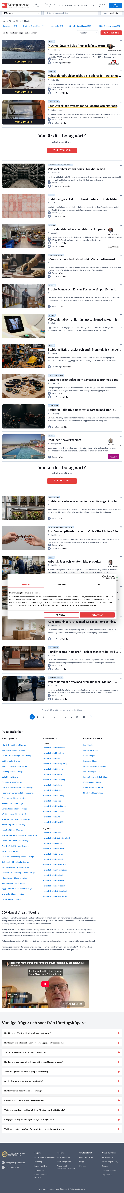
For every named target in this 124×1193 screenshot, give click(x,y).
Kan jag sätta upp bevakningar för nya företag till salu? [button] (29, 1119)
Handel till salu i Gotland (53, 875)
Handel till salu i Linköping (53, 795)
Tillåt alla (97, 615)
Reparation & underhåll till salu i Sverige (18, 793)
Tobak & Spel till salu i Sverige (14, 824)
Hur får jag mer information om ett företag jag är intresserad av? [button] (34, 1043)
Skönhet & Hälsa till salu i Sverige (15, 862)
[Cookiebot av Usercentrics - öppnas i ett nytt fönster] (104, 577)
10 (77, 717)
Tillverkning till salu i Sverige (13, 883)
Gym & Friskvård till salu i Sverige (15, 840)
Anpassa (60, 615)
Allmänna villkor (107, 1157)
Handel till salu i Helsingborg (55, 763)
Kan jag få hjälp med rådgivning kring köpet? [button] (24, 1100)
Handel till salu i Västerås (53, 790)
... (71, 717)
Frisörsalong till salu (91, 771)
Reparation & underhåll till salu (95, 777)
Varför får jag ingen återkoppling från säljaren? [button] (26, 1052)
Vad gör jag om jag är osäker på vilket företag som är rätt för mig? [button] (34, 1110)
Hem (4, 21)
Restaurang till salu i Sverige (13, 750)
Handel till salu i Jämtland (53, 848)
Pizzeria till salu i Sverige (12, 782)
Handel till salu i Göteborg (53, 753)
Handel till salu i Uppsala (53, 769)
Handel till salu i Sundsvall (53, 811)
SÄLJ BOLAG (36, 5)
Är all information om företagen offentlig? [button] (23, 1081)
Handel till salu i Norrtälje (53, 822)
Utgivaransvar (107, 1175)
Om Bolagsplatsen (86, 1157)
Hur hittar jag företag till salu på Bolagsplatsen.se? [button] (27, 1033)
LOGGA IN (102, 5)
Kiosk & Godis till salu (92, 782)
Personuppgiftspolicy (110, 1162)
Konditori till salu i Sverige (12, 830)
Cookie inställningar (109, 1170)
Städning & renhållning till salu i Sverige (18, 856)
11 (84, 717)
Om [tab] (98, 584)
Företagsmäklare (41, 1166)
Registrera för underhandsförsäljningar (66, 1167)
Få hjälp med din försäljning (45, 1157)
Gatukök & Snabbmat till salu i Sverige (17, 787)
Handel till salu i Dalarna (53, 854)
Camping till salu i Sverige (12, 771)
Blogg (81, 1162)
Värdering (38, 1162)
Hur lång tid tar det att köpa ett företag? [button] (23, 1091)
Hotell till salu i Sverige (11, 899)
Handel (27, 21)
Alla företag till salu (64, 1162)
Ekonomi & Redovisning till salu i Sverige (18, 872)
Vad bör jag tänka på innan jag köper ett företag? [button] (26, 1071)
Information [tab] (62, 584)
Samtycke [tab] (26, 584)
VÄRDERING (83, 5)
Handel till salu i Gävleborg (54, 886)
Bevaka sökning (111, 33)
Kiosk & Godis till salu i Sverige (14, 766)
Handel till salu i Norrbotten (54, 864)
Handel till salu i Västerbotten (55, 896)
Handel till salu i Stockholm (54, 747)
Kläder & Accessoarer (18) (109, 26)
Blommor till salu (90, 761)
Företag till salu (15, 21)
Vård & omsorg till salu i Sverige (15, 814)
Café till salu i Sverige (10, 777)
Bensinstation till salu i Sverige (14, 809)
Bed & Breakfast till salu (93, 787)
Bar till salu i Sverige (10, 851)
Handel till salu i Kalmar (52, 785)
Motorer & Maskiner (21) (33, 26)
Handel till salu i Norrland (53, 880)
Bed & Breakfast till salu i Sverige (15, 867)
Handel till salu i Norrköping (54, 806)
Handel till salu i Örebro (52, 774)
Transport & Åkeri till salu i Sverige (16, 819)
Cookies (105, 1166)
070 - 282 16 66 (12, 1167)
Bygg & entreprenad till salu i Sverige (17, 888)
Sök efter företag (63, 1157)
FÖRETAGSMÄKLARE (67, 5)
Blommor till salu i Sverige (12, 803)
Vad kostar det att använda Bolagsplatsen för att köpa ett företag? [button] (35, 1129)
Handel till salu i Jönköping (54, 779)
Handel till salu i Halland (53, 859)
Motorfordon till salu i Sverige (14, 878)
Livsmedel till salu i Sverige (13, 894)
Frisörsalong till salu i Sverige (14, 798)
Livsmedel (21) (57, 26)
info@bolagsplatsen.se (15, 1162)
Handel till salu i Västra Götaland (56, 838)
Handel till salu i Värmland (53, 843)
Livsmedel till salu (90, 750)
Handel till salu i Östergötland (55, 870)
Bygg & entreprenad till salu (94, 766)
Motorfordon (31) (9, 26)
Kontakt (82, 1166)
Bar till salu (88, 745)
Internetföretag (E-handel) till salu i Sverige (19, 835)
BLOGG (93, 5)
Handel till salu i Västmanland (55, 891)
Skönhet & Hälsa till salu (93, 793)
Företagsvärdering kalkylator (41, 1176)
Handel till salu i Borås (52, 801)
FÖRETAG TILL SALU (50, 5)
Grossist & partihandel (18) (80, 26)
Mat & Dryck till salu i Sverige (14, 745)
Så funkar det (40, 1170)
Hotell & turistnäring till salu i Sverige (17, 755)
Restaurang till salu (91, 755)
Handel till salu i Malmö (52, 758)
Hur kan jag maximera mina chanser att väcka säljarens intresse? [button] (33, 1062)
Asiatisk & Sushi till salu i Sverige (15, 846)
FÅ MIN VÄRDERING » (62, 150)
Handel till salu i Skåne (52, 832)
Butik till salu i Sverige (11, 761)
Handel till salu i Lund (51, 817)
